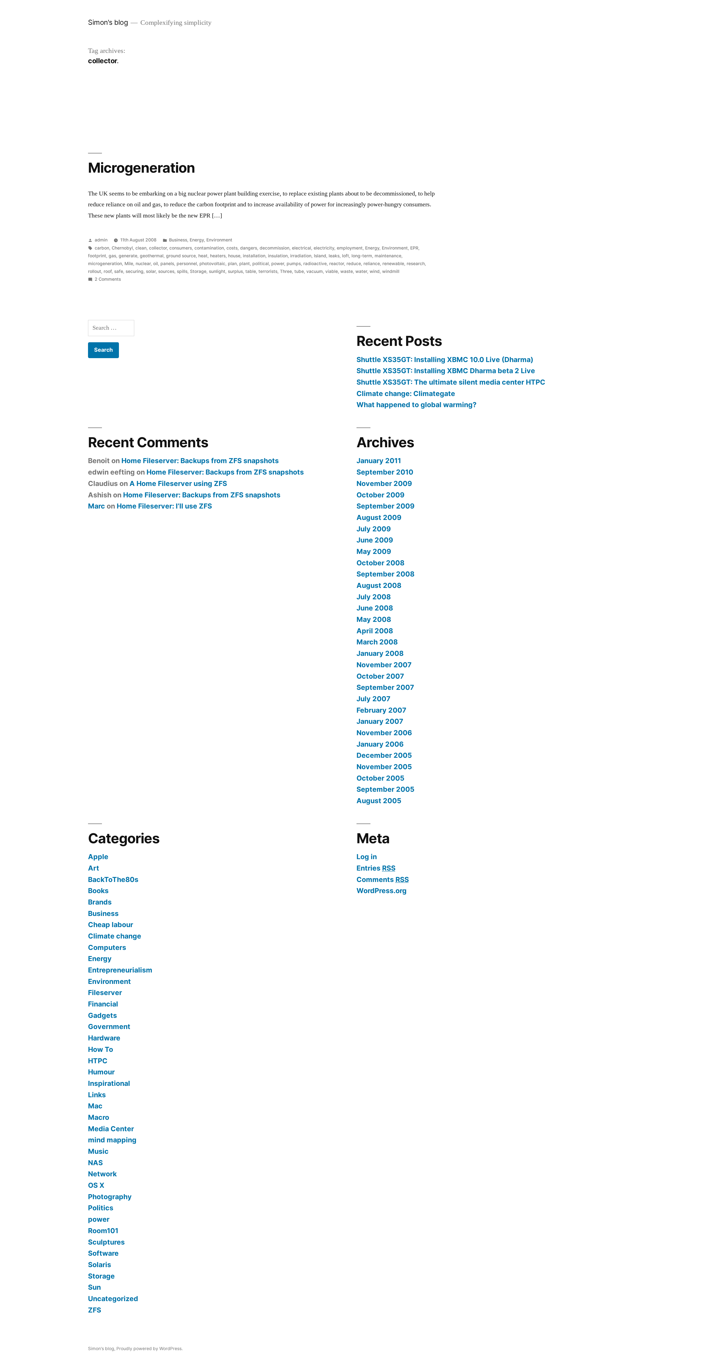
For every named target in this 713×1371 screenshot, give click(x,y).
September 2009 (385, 506)
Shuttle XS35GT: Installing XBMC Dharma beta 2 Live (445, 370)
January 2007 (379, 721)
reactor (336, 263)
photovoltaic (212, 263)
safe (118, 271)
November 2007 (384, 665)
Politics (100, 1208)
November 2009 (384, 483)
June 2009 (374, 540)
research (416, 263)
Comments (382, 879)
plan (232, 263)
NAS (95, 1163)
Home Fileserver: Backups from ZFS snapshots (200, 460)
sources (166, 271)
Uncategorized (113, 1298)
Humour (101, 1072)
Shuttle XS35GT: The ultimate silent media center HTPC (450, 382)
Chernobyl (122, 248)
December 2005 (384, 755)
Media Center (111, 1129)
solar (151, 271)
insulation (278, 255)
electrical (301, 248)
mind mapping (112, 1140)
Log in (366, 856)
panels (167, 263)
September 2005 (385, 789)
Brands (100, 902)
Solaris (99, 1264)
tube (299, 271)
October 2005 (380, 778)
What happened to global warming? (416, 404)
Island (320, 255)
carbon (102, 248)
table (250, 271)
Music (98, 1151)
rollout (94, 271)
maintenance (388, 255)
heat (202, 255)
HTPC (98, 1061)
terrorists (267, 271)
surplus (235, 271)
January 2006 (380, 744)
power (277, 263)
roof (108, 271)
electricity (324, 248)
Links (97, 1095)
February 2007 (381, 710)
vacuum (314, 271)
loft (345, 255)
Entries (375, 868)
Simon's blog (108, 22)
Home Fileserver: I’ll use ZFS (164, 506)
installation (254, 255)
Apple (98, 856)
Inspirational (109, 1083)
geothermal (151, 255)
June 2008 (374, 608)
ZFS (94, 1310)
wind (375, 271)
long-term (361, 255)
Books (98, 890)
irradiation (300, 255)
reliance (371, 263)
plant (244, 263)
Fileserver (105, 992)
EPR (414, 248)
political (260, 263)
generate (128, 255)
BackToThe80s (113, 879)
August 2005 (378, 800)
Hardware (104, 1038)
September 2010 (384, 472)
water (361, 271)
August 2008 (378, 585)
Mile (128, 263)
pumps (294, 263)
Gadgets (102, 1015)
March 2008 (377, 642)
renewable (393, 263)
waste (346, 271)
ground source (181, 255)
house (234, 255)
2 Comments (108, 279)
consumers (180, 248)
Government (109, 1026)
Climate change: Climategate (405, 393)
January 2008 (380, 653)
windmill (390, 271)
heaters (218, 255)
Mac (95, 1106)
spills (182, 271)
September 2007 (385, 687)
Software (103, 1253)
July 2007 (373, 699)
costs (232, 248)
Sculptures (106, 1242)
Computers (107, 947)
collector (158, 248)
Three (286, 271)
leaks (334, 255)
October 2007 (380, 676)
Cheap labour (110, 924)
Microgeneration (141, 167)
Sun (94, 1287)
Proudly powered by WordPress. (149, 1348)
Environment (219, 240)
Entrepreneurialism (120, 970)
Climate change (114, 936)
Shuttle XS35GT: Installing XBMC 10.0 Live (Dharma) (444, 359)
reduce (353, 263)
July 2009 (373, 529)
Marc (96, 506)
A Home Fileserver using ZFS (178, 483)
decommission (274, 248)
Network (102, 1174)
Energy (197, 240)
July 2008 (373, 597)
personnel (187, 263)
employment (350, 248)
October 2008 (380, 563)
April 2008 (374, 631)
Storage (198, 271)
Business (178, 240)
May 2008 (373, 619)
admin (101, 240)
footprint (97, 255)
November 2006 (384, 733)
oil (155, 263)
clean (140, 248)
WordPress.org (381, 890)
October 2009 (380, 495)
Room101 (103, 1230)
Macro (98, 1117)
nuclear (143, 263)
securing (134, 271)
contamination (209, 248)
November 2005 (384, 767)
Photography (110, 1196)
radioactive (315, 263)
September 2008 (385, 574)
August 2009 (378, 517)
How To (100, 1049)
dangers (248, 248)
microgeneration (105, 263)
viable (331, 271)
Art (93, 868)
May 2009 (373, 551)
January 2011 (378, 460)
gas (112, 255)
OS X (96, 1185)
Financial (103, 1004)
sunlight (217, 271)
